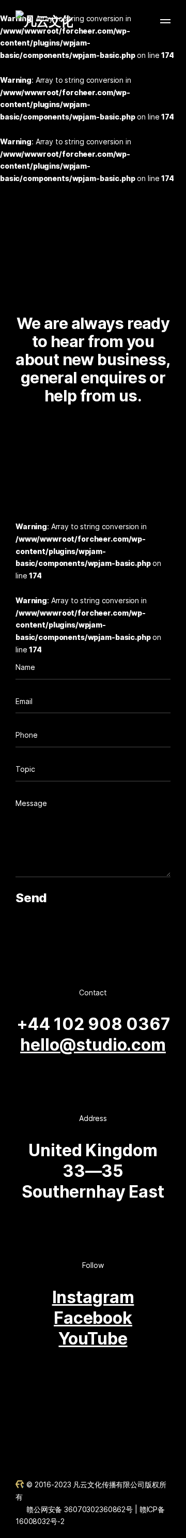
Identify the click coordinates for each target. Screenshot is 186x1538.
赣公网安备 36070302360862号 (79, 1509)
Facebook (93, 1318)
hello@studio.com (93, 1045)
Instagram (93, 1297)
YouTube (92, 1338)
